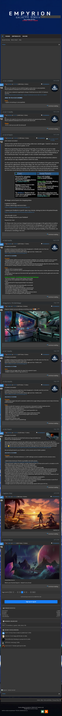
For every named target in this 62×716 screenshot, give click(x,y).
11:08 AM (15, 138)
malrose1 (4, 623)
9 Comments (56, 306)
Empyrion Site (16, 36)
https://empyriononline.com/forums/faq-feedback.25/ (19, 212)
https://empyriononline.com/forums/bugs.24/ (17, 207)
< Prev (10, 592)
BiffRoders (8, 642)
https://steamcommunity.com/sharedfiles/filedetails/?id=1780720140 (21, 462)
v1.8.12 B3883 (8, 81)
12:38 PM (15, 432)
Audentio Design (34, 708)
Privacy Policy (55, 700)
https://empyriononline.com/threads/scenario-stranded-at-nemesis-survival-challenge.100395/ (28, 447)
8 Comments (46, 385)
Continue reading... (53, 106)
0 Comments (46, 84)
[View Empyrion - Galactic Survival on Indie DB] (8, 690)
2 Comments (46, 354)
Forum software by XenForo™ (31, 707)
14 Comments (55, 496)
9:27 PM (14, 543)
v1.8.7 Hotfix (7, 351)
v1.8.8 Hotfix (7, 240)
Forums (7, 36)
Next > (33, 592)
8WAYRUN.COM (38, 596)
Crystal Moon (8, 540)
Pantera (9, 84)
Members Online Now (11, 621)
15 (26, 592)
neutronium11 (9, 645)
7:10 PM (14, 306)
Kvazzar (58, 616)
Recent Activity (6, 40)
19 (30, 592)
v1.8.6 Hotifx (7, 381)
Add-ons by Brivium (15, 710)
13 (22, 592)
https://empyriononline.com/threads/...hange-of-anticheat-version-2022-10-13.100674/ (26, 95)
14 (24, 592)
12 (20, 592)
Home (2, 36)
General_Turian (9, 636)
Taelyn (9, 306)
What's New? (14, 40)
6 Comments (46, 243)
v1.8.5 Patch (7, 429)
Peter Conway (9, 632)
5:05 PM (15, 115)
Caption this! (7, 493)
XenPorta (23, 596)
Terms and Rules (48, 700)
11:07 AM (15, 354)
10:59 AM (15, 84)
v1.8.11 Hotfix (8, 112)
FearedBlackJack (9, 639)
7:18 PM (14, 496)
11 (17, 592)
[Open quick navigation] (59, 44)
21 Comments (41, 138)
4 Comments (56, 543)
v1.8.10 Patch (8, 135)
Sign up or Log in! (31, 601)
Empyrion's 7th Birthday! (12, 303)
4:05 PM (15, 385)
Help (20, 40)
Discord (25, 36)
